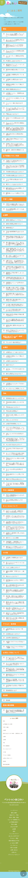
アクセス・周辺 (14, 838)
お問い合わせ (8, 23)
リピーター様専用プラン (14, 819)
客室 (14, 831)
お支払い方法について (7, 758)
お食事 (4, 730)
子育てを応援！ (14, 847)
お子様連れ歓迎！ (14, 822)
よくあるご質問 (14, 843)
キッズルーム (14, 845)
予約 (4, 742)
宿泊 (4, 721)
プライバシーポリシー (14, 854)
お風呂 (4, 736)
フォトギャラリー (14, 833)
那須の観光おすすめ (14, 840)
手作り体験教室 (6, 745)
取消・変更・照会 (14, 817)
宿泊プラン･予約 (14, 815)
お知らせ (14, 852)
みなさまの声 (14, 826)
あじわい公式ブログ (14, 836)
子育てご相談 (6, 727)
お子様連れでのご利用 (7, 724)
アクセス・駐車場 (6, 755)
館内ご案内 (14, 812)
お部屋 (4, 739)
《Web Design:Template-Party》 (14, 870)
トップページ (14, 810)
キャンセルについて (7, 748)
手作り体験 (14, 824)
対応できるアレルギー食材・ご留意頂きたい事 (12, 733)
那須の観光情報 (6, 764)
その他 (4, 752)
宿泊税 (4, 761)
